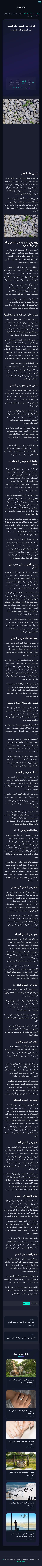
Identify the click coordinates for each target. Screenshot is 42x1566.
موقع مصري (21, 7)
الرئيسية (36, 13)
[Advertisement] (21, 54)
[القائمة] (39, 2)
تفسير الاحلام (28, 13)
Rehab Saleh (17, 88)
